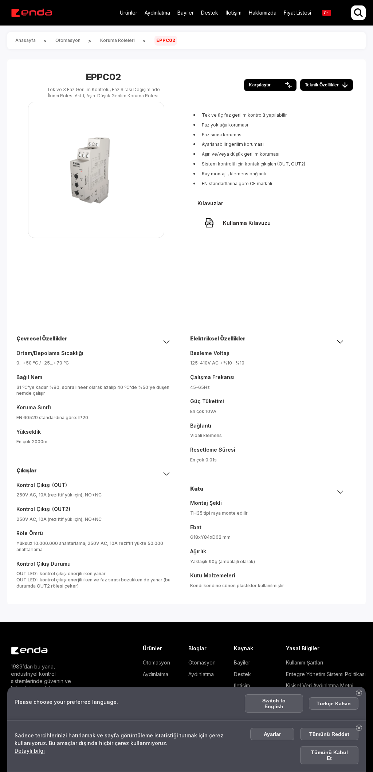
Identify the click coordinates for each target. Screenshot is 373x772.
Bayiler (185, 12)
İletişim (233, 12)
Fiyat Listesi (297, 12)
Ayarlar (272, 734)
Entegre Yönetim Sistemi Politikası (326, 674)
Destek (209, 12)
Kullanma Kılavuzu (247, 223)
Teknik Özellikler (322, 84)
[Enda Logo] (25, 650)
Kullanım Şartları (304, 662)
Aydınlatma (157, 12)
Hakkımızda (262, 12)
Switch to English (274, 703)
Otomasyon (156, 662)
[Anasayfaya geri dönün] (31, 13)
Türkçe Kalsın (334, 703)
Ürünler (128, 12)
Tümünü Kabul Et (329, 755)
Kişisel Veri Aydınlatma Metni (319, 685)
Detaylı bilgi (30, 751)
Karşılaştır (260, 84)
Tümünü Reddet (329, 734)
